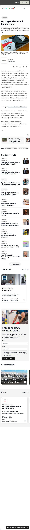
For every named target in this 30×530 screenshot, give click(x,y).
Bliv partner (24, 2)
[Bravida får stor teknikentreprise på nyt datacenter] (15, 233)
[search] (24, 8)
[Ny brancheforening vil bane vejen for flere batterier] (15, 161)
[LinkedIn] (17, 67)
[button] (28, 135)
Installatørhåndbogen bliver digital (17, 107)
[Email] (23, 67)
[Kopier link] (26, 66)
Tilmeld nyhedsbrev (8, 358)
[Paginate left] (2, 288)
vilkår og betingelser (11, 353)
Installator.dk (11, 61)
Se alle (24, 269)
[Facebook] (14, 67)
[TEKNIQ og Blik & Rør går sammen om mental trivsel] (15, 244)
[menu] (28, 8)
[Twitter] (20, 67)
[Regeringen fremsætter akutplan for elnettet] (15, 202)
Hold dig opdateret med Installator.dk (16, 527)
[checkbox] (2, 353)
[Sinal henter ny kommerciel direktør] (15, 212)
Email (3, 346)
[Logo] (8, 8)
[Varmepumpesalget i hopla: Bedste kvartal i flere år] (15, 192)
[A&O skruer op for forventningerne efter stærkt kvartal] (15, 255)
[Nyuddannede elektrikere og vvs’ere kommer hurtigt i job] (15, 182)
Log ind (17, 2)
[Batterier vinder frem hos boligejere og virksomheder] (15, 222)
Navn (3, 340)
